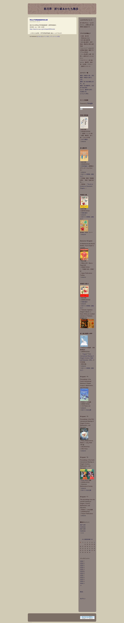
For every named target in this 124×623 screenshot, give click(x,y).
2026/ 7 (82, 561)
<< (83, 539)
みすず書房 (84, 139)
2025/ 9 (82, 573)
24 (89, 550)
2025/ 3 (82, 583)
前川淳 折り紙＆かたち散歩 (61, 8)
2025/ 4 (82, 581)
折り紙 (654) (83, 87)
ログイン (83, 598)
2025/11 (82, 571)
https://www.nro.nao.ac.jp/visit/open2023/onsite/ (42, 29)
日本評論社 (84, 166)
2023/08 (87, 539)
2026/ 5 (82, 565)
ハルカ (82, 533)
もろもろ (39, 36)
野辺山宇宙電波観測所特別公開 (39, 20)
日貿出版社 (84, 213)
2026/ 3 (82, 569)
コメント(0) (46, 36)
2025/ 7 (82, 575)
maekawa (83, 527)
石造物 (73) (83, 91)
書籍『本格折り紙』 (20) (87, 75)
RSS (81, 592)
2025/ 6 (82, 577)
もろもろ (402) (84, 93)
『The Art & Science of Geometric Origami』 (86, 186)
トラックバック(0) (54, 36)
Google (90, 103)
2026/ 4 (82, 567)
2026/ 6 (82, 563)
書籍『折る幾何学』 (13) (87, 85)
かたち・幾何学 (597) (86, 89)
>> (92, 539)
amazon (83, 141)
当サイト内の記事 (86, 410)
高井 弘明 (83, 525)
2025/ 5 (82, 579)
